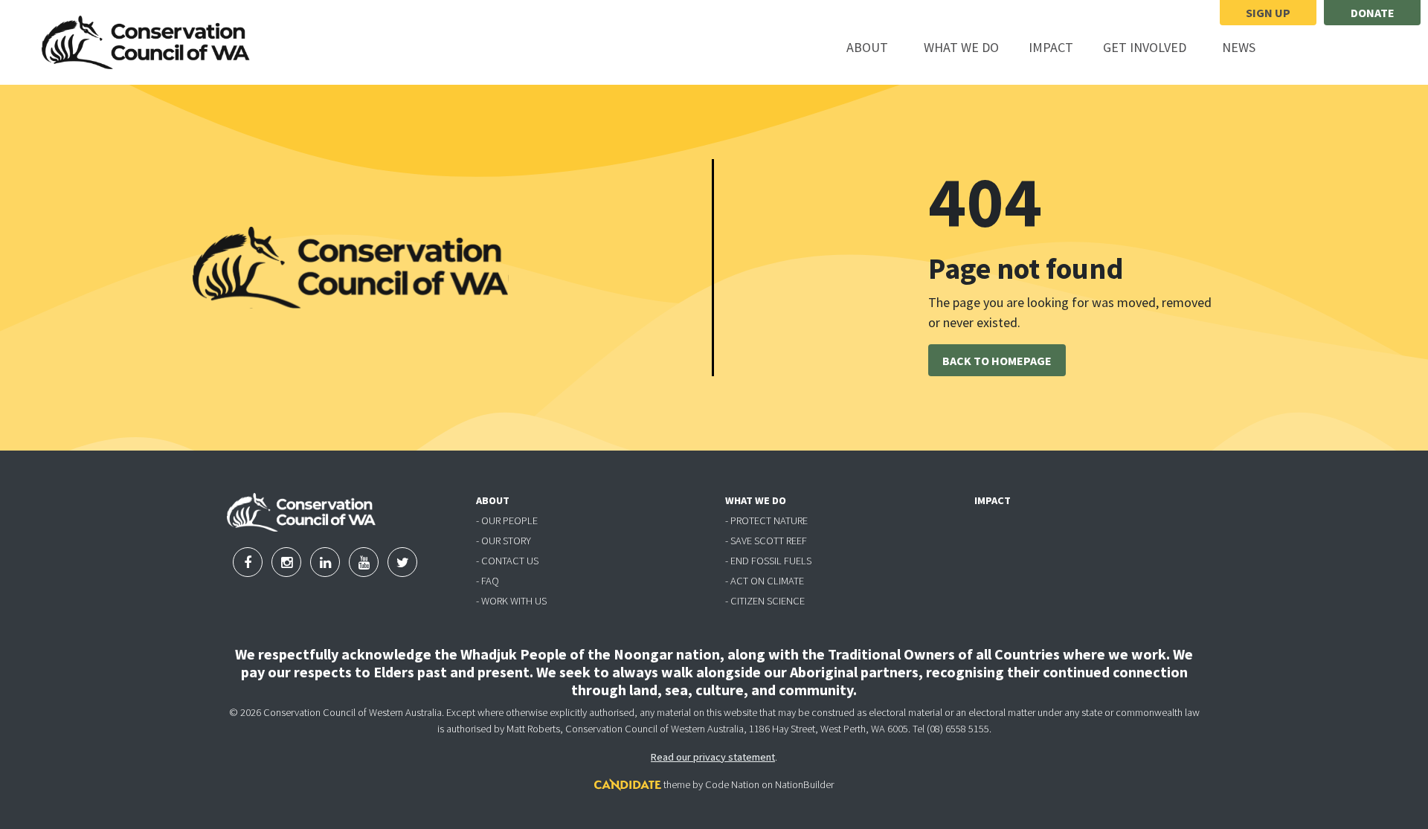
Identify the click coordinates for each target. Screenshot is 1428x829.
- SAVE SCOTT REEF (766, 540)
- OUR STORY (503, 540)
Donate (1373, 12)
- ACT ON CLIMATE (764, 580)
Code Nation (732, 784)
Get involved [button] (1153, 47)
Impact (1051, 47)
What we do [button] (970, 47)
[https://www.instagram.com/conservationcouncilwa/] (1334, 48)
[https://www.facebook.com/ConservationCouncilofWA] (1295, 48)
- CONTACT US (507, 560)
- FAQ (487, 580)
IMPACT (992, 500)
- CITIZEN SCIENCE (765, 600)
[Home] (146, 42)
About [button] (876, 47)
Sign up (1268, 12)
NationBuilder (804, 784)
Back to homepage (997, 360)
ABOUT (492, 500)
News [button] (1247, 47)
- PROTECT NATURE (766, 520)
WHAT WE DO (755, 500)
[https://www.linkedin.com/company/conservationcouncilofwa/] (1371, 48)
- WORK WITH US (511, 600)
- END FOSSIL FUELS (768, 560)
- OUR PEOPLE (507, 520)
